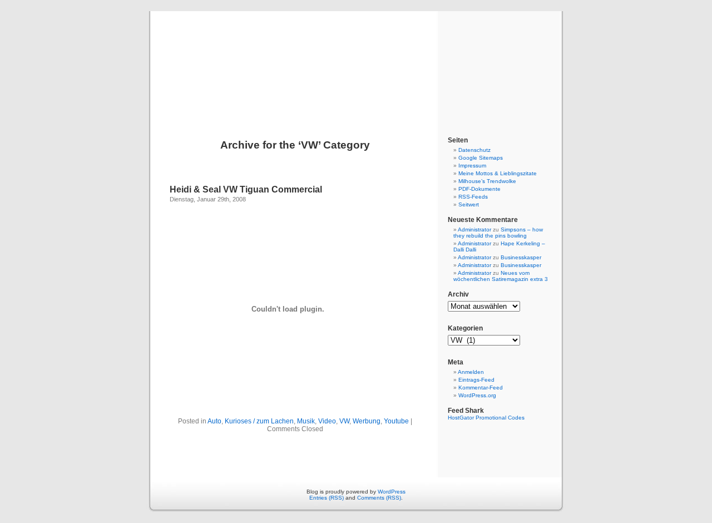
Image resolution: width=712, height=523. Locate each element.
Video (327, 421)
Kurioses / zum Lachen (259, 421)
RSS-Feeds (473, 197)
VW (344, 421)
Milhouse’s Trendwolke (487, 181)
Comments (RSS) (379, 498)
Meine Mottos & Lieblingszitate (497, 173)
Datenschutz (474, 150)
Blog (356, 62)
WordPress (392, 492)
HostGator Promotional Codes (486, 418)
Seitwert (468, 204)
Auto (214, 421)
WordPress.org (477, 395)
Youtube (396, 421)
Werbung (366, 421)
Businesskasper (521, 257)
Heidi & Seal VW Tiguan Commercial (246, 189)
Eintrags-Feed (476, 380)
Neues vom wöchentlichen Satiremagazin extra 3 (500, 276)
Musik (306, 421)
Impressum (472, 165)
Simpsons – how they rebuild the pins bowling (498, 232)
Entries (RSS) (326, 498)
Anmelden (471, 372)
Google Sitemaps (480, 158)
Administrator (474, 229)
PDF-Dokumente (479, 189)
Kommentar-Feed (480, 387)
